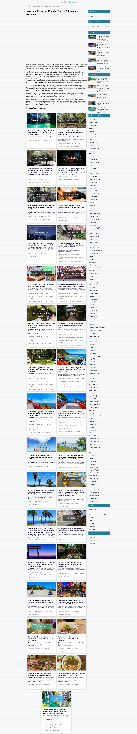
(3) (91, 128)
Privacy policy (93, 540)
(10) (93, 122)
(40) (91, 154)
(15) (93, 233)
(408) (92, 509)
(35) (91, 276)
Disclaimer (93, 543)
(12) (93, 199)
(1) (93, 125)
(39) (92, 205)
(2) (93, 182)
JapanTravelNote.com (68, 2)
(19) (94, 222)
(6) (93, 188)
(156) (92, 287)
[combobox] (99, 26)
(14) (92, 134)
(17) (95, 413)
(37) (93, 230)
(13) (94, 208)
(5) (92, 145)
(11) (92, 119)
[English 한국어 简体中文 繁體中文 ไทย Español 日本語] (99, 16)
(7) (92, 262)
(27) (93, 191)
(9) (93, 313)
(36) (97, 514)
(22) (92, 225)
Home (32, 6)
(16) (94, 336)
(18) (93, 307)
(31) (92, 464)
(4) (94, 193)
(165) (92, 512)
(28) (93, 302)
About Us (92, 537)
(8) (93, 176)
